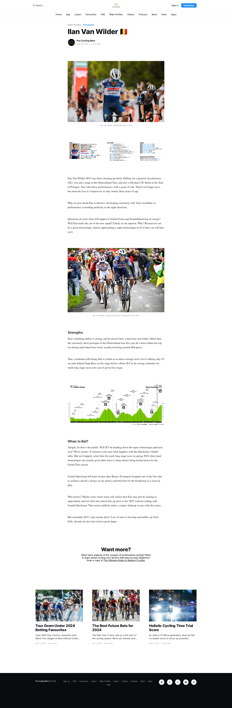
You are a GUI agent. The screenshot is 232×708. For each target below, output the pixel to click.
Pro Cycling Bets (86, 40)
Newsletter (188, 5)
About (116, 681)
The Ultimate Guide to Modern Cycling (124, 560)
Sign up (66, 681)
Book (154, 14)
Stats (164, 14)
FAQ (103, 14)
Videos (130, 14)
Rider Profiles (116, 14)
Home (59, 14)
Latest (78, 14)
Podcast (143, 14)
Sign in (175, 5)
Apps (174, 14)
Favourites (91, 14)
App (68, 14)
